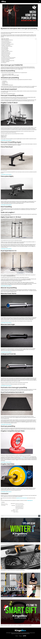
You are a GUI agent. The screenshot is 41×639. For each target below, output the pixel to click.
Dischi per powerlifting (6, 59)
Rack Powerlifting (5, 49)
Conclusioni (4, 62)
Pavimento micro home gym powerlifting (8, 57)
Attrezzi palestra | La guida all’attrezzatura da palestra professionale (13, 570)
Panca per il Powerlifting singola (7, 46)
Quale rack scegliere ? (5, 50)
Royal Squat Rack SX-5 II (6, 52)
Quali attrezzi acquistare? (6, 43)
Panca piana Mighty (5, 48)
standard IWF (22, 457)
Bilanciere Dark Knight (5, 55)
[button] (39, 1)
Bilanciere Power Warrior (6, 54)
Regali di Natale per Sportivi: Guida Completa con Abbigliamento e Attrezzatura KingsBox (16, 625)
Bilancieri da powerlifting (6, 53)
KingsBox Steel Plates (5, 61)
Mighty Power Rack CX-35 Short (7, 51)
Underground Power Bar (6, 56)
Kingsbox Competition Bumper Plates (8, 60)
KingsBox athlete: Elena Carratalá (6, 598)
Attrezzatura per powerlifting (6, 42)
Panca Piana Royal (5, 47)
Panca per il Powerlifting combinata (7, 44)
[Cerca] (39, 516)
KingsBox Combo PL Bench (6, 45)
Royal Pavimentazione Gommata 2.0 (8, 58)
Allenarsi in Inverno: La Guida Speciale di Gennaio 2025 (10, 543)
